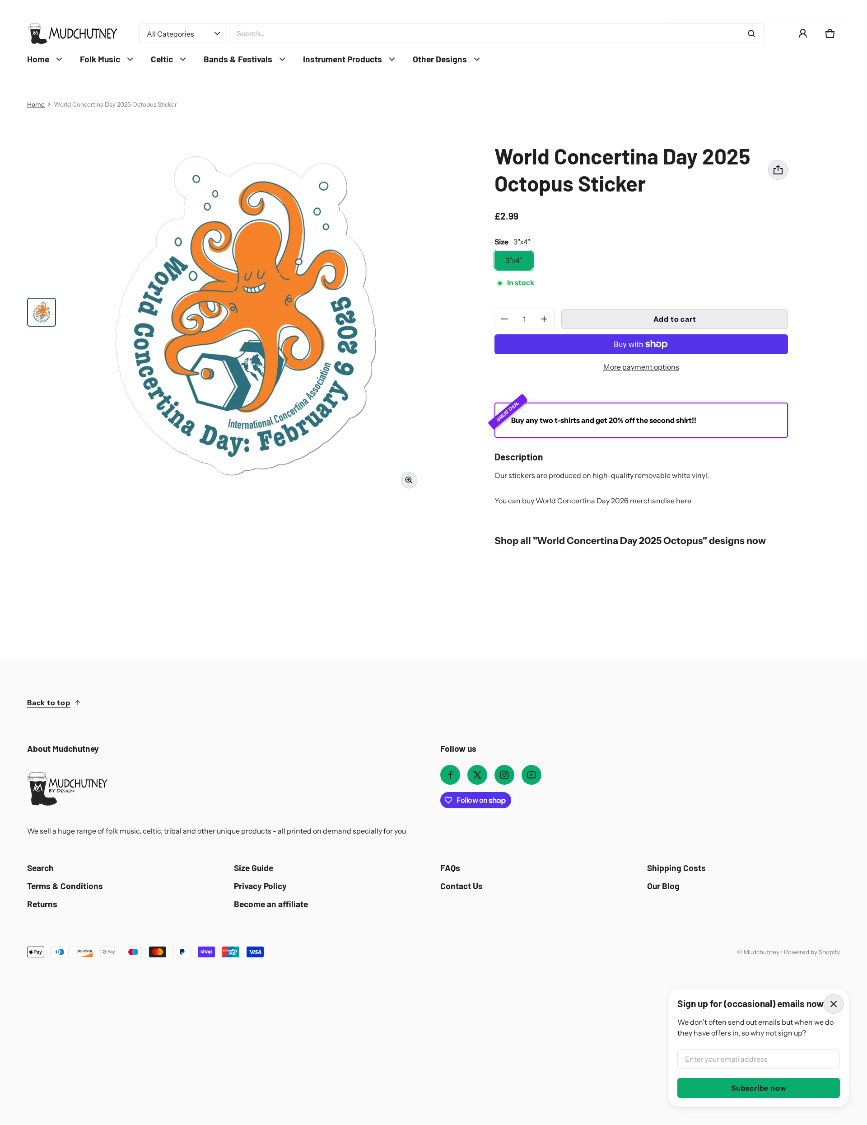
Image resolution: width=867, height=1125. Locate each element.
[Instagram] (504, 775)
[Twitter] (477, 775)
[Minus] (504, 319)
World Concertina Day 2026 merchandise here (613, 500)
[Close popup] (834, 1004)
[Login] (803, 33)
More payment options (641, 366)
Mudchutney (761, 952)
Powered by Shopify (812, 952)
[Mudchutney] (72, 34)
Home (36, 104)
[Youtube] (531, 775)
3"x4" (513, 260)
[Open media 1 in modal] (244, 316)
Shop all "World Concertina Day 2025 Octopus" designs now (630, 540)
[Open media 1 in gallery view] (41, 312)
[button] (830, 33)
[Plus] (544, 319)
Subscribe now (758, 1087)
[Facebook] (450, 775)
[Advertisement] (289, 1025)
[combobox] (496, 33)
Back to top (48, 702)
